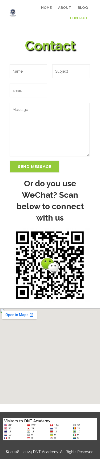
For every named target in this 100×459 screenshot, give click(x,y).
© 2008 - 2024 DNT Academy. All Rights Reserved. (50, 452)
